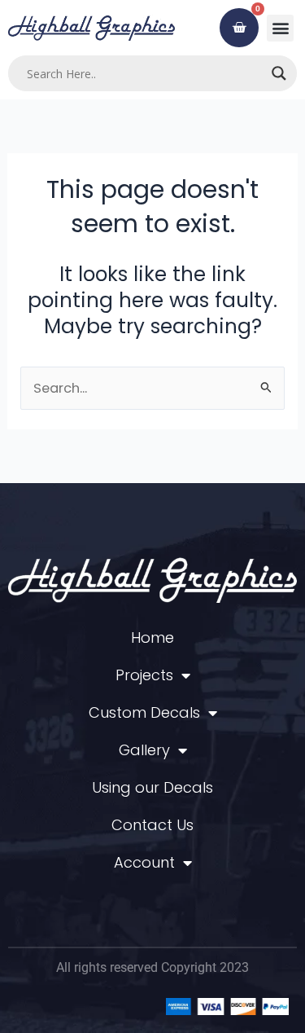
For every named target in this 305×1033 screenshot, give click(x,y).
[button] (280, 28)
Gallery (144, 750)
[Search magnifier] (279, 73)
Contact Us (152, 825)
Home (152, 637)
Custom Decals (144, 712)
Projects (144, 675)
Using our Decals (152, 787)
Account (144, 862)
